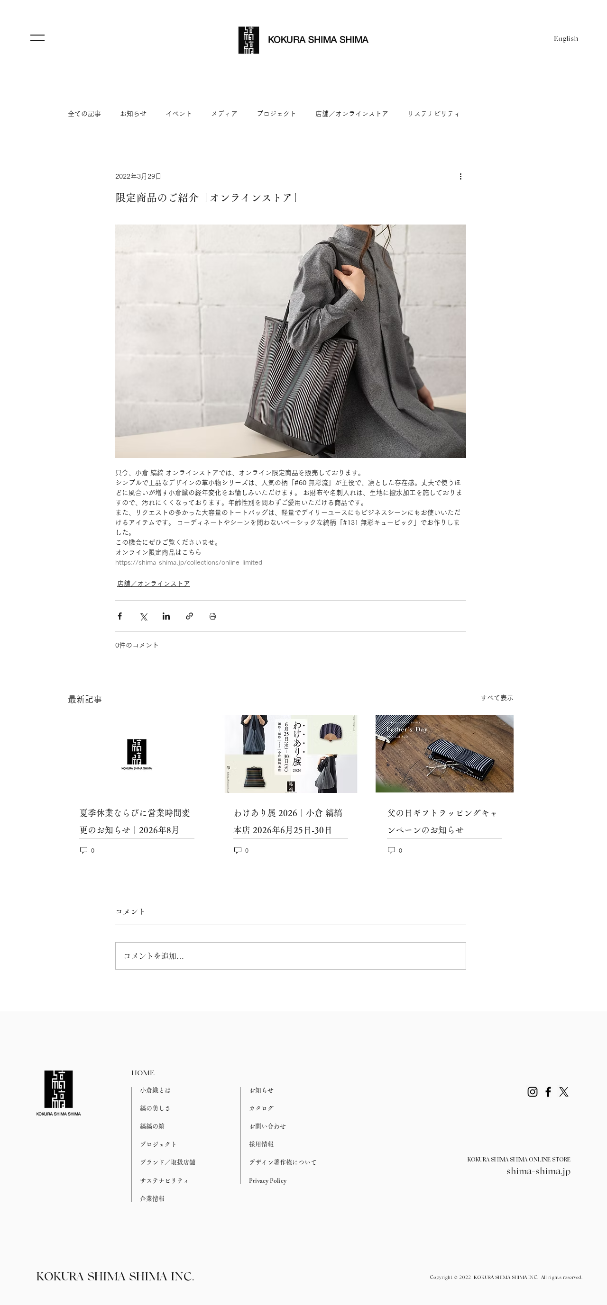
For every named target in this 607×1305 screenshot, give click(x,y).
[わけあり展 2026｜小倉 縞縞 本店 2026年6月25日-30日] (291, 754)
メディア (224, 113)
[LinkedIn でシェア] (166, 616)
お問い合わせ (267, 1126)
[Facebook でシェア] (119, 616)
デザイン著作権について (283, 1162)
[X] (563, 1091)
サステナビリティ (433, 113)
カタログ (261, 1108)
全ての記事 (84, 113)
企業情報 (152, 1199)
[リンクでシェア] (189, 616)
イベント (179, 113)
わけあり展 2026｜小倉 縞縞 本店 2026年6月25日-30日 (287, 821)
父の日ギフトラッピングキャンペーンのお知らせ (442, 821)
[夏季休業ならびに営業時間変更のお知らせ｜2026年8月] (137, 753)
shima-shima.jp (538, 1172)
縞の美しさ (155, 1108)
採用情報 (261, 1144)
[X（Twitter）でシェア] (142, 616)
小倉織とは (155, 1090)
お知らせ (133, 113)
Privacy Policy (267, 1181)
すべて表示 (497, 697)
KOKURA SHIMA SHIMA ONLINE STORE (519, 1160)
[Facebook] (548, 1091)
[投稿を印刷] (212, 616)
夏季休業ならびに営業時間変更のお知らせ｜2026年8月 (134, 821)
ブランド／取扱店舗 (167, 1162)
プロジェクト (276, 113)
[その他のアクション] (460, 176)
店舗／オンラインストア (351, 113)
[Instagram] (532, 1091)
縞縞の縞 (152, 1126)
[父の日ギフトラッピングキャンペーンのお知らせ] (445, 753)
